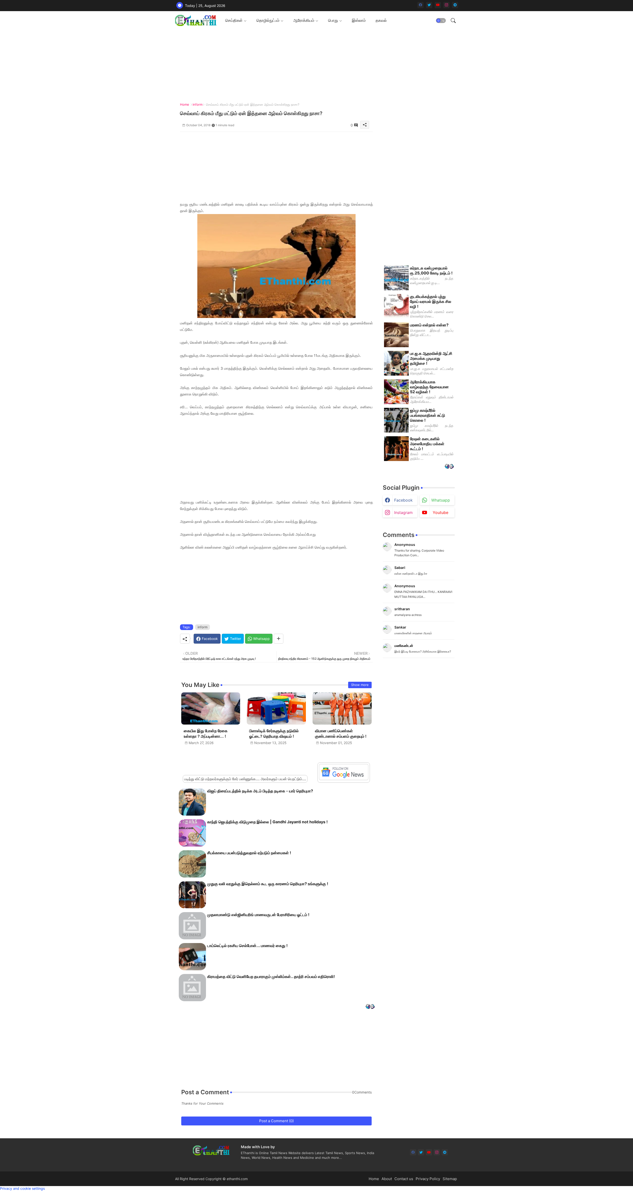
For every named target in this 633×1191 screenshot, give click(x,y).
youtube (440, 512)
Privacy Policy (428, 1178)
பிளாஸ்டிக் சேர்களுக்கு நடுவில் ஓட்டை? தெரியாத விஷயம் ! (274, 734)
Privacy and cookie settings (22, 1188)
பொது (333, 20)
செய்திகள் (234, 20)
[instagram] (446, 5)
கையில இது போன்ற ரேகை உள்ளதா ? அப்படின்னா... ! (205, 734)
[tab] (235, 20)
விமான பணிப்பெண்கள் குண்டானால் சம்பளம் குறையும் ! (340, 734)
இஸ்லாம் (359, 20)
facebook (403, 500)
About (387, 1178)
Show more (360, 685)
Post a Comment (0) (276, 1120)
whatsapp (440, 500)
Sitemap (450, 1178)
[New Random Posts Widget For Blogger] (370, 1007)
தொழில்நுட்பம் (267, 20)
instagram (403, 512)
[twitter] (429, 5)
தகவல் (381, 20)
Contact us (403, 1178)
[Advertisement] (314, 64)
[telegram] (455, 5)
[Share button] (278, 639)
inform (198, 104)
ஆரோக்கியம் (303, 20)
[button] (441, 20)
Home (184, 104)
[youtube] (438, 5)
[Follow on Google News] (343, 779)
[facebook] (420, 5)
